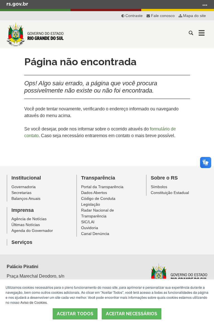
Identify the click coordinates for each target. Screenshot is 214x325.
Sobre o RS (164, 178)
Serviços (21, 242)
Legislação (90, 204)
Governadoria (23, 187)
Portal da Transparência (102, 187)
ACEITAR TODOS (75, 313)
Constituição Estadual (170, 192)
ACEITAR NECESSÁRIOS (131, 313)
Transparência (98, 178)
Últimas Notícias (25, 224)
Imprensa (22, 210)
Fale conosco (162, 15)
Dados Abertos (94, 192)
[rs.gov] (17, 4)
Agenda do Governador (32, 230)
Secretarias (21, 192)
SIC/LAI (87, 222)
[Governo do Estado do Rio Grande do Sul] (178, 275)
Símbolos (159, 187)
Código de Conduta (98, 198)
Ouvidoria (89, 227)
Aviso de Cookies (33, 302)
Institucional (26, 178)
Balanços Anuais (25, 198)
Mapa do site (194, 15)
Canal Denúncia (95, 233)
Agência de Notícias (29, 219)
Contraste (133, 15)
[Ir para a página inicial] (35, 34)
